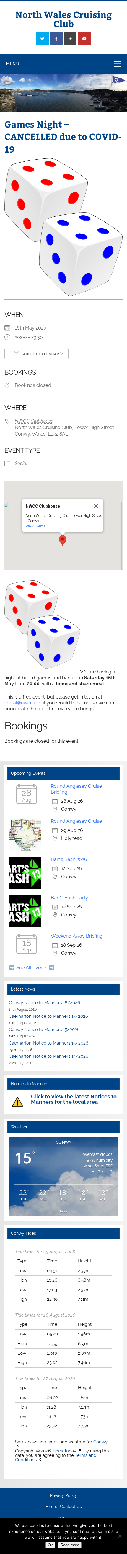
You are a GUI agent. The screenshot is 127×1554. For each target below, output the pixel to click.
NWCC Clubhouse (34, 421)
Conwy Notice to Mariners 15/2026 (44, 1029)
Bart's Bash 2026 (69, 859)
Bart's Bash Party (69, 898)
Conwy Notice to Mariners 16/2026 (44, 1002)
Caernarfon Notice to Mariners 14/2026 (48, 1056)
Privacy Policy (63, 1496)
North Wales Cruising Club (63, 18)
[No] (120, 1536)
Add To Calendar (40, 354)
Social (21, 463)
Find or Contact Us (63, 1507)
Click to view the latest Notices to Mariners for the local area (74, 1099)
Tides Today (64, 1451)
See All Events (31, 967)
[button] (62, 540)
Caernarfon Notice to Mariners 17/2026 (48, 1016)
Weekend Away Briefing (76, 936)
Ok (50, 1545)
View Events (35, 526)
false (63, 1211)
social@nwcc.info (23, 703)
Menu (12, 64)
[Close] (96, 506)
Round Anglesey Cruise (76, 821)
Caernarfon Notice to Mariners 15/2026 (48, 1043)
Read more (70, 1545)
